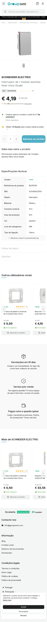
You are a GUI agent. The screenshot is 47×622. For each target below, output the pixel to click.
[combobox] (23, 11)
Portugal (8, 587)
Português (9, 592)
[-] (4, 139)
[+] (16, 139)
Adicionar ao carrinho (33, 139)
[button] (26, 91)
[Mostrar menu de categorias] (4, 3)
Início (3, 23)
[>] (43, 309)
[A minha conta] (42, 3)
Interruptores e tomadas (28, 23)
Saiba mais (7, 600)
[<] (4, 309)
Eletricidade (12, 23)
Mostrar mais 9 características (25, 238)
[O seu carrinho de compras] (37, 3)
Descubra (28, 104)
